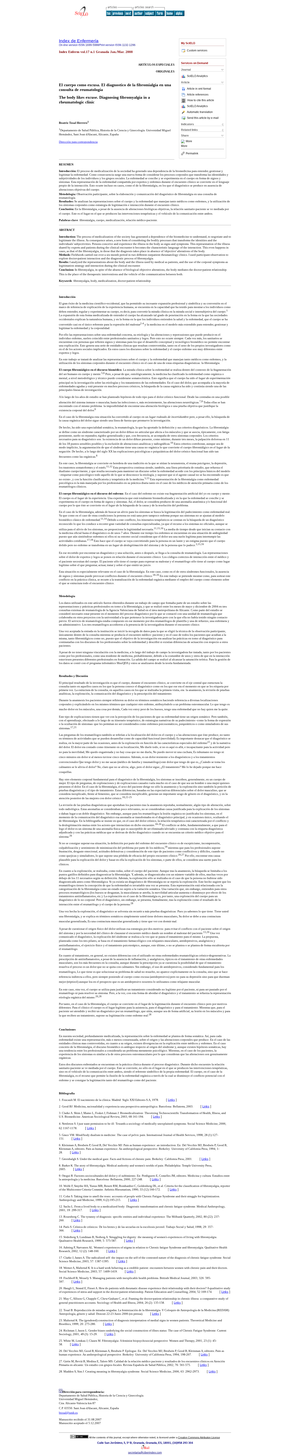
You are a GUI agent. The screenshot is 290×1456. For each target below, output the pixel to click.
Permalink (192, 153)
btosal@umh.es (68, 1412)
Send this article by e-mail (203, 118)
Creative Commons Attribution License (199, 1437)
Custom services (197, 50)
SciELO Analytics (197, 76)
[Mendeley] (183, 141)
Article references (197, 94)
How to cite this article (200, 100)
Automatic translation (200, 112)
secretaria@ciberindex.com (145, 1452)
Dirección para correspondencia (78, 141)
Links (171, 1100)
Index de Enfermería (79, 40)
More (189, 141)
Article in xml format (199, 88)
